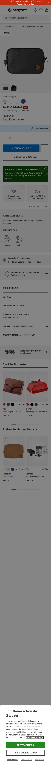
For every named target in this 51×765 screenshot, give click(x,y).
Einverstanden (25, 745)
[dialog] (25, 735)
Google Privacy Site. (34, 738)
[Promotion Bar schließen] (48, 2)
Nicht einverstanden (25, 752)
